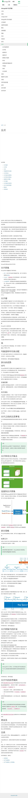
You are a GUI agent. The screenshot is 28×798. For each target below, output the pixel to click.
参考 (2, 85)
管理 (3, 68)
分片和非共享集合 (7, 177)
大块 (5, 169)
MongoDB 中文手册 (6, 8)
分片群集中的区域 (7, 183)
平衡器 (3, 65)
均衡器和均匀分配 (7, 171)
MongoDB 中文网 (14, 795)
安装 (2, 14)
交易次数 (6, 189)
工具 (9, 4)
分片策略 (6, 181)
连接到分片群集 (7, 179)
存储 (2, 79)
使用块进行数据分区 (6, 63)
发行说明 (3, 87)
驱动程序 (24, 527)
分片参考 (4, 71)
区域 (3, 60)
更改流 (3, 38)
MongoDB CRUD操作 (6, 19)
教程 (19, 1)
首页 (13, 1)
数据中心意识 (4, 76)
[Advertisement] (14, 106)
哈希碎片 (4, 52)
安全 (2, 36)
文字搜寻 (3, 22)
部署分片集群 (5, 57)
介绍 (2, 11)
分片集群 (6, 165)
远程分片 (4, 55)
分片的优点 (6, 173)
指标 (2, 33)
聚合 (2, 27)
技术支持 (3, 90)
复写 (2, 41)
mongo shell (4, 16)
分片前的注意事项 (7, 175)
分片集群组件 (5, 47)
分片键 (3, 49)
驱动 (3, 4)
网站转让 (15, 4)
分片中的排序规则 (7, 185)
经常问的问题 (4, 82)
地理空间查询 (4, 25)
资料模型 (3, 30)
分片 (2, 44)
